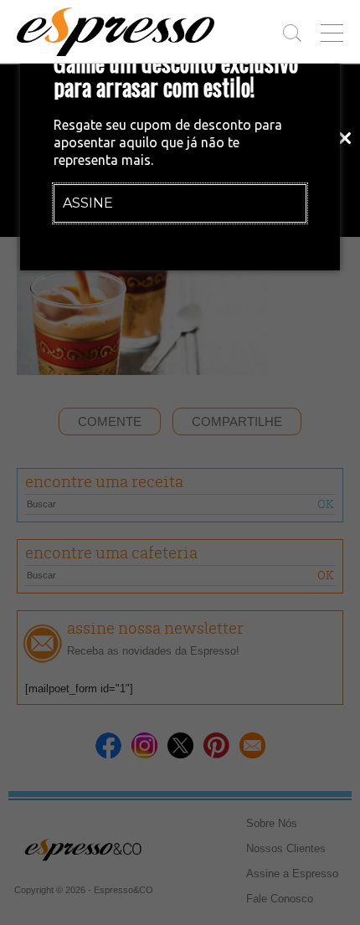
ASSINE (88, 203)
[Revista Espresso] (115, 32)
